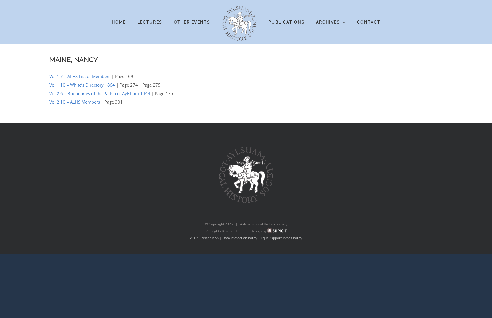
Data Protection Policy (239, 237)
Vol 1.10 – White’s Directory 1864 (82, 85)
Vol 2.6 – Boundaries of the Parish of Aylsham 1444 (99, 93)
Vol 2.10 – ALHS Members (74, 102)
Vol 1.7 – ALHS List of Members (79, 76)
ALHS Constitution (204, 237)
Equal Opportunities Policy (281, 237)
